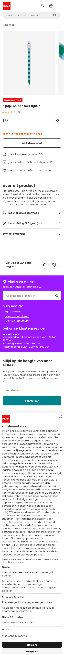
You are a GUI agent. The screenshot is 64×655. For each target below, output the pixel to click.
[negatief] (54, 265)
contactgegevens (14, 233)
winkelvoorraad (32, 143)
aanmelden (32, 400)
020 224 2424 (11, 333)
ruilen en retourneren (17, 320)
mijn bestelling (13, 311)
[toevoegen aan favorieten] (57, 120)
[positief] (45, 265)
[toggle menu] (59, 6)
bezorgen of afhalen (17, 316)
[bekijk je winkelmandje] (51, 6)
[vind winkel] (57, 296)
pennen (10, 24)
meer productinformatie (23, 212)
